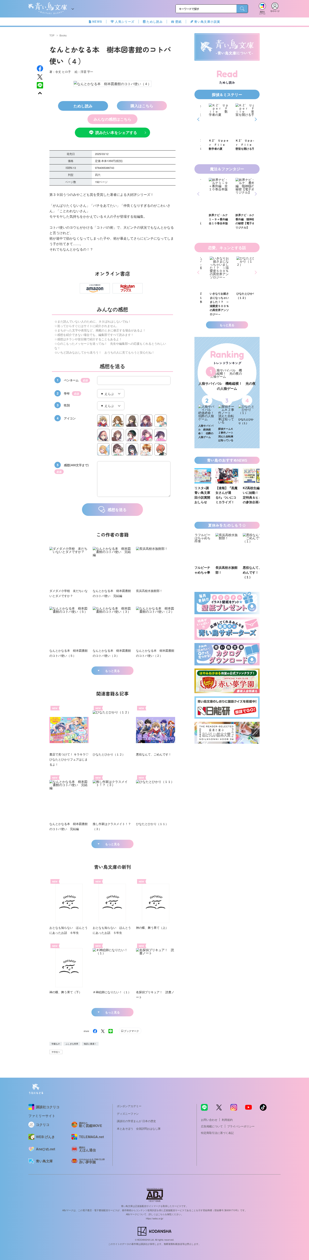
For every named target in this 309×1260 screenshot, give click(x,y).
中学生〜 (56, 1051)
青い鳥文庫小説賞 (207, 21)
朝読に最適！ (90, 1043)
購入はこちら (142, 105)
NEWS (97, 21)
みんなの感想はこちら (112, 119)
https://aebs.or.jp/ (154, 1218)
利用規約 (227, 1120)
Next (255, 119)
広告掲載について (212, 1126)
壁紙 (178, 21)
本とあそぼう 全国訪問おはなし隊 (139, 1129)
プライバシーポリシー (241, 1126)
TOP (51, 35)
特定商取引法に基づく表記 (217, 1133)
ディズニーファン (128, 1114)
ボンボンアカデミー (129, 1106)
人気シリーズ (124, 21)
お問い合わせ (209, 1120)
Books (63, 35)
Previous (199, 119)
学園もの (56, 1043)
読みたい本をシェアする (116, 132)
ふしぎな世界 (72, 1043)
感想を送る (117, 509)
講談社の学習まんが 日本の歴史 (136, 1121)
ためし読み (155, 21)
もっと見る (112, 671)
